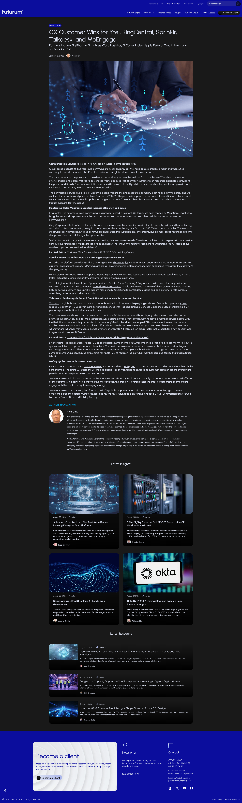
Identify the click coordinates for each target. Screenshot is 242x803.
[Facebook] (191, 788)
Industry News (55, 25)
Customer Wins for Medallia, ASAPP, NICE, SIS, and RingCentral (100, 252)
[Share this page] (5, 790)
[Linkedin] (170, 788)
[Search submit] (238, 3)
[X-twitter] (177, 788)
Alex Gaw (76, 56)
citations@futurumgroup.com (181, 773)
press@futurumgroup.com (179, 781)
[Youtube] (184, 788)
